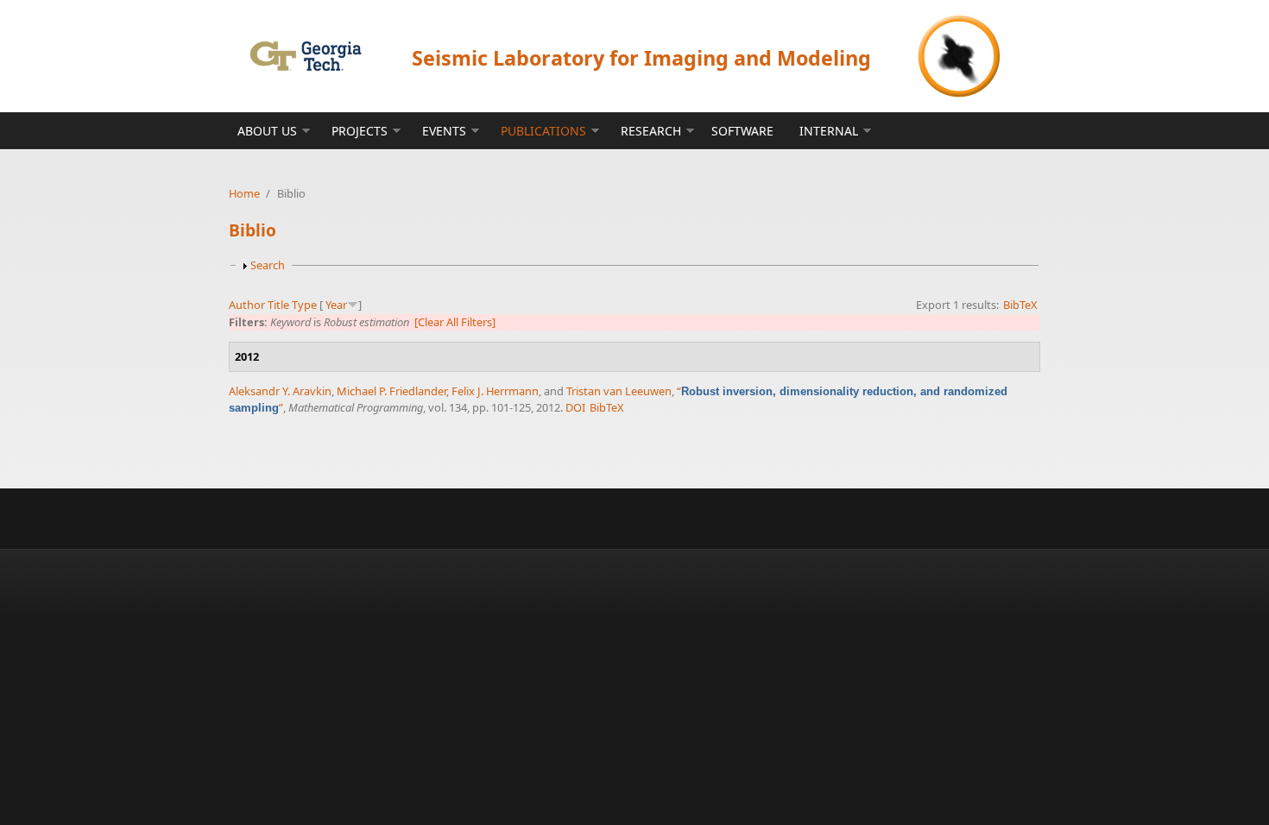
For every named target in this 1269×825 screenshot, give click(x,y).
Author (247, 304)
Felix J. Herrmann (495, 391)
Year (336, 304)
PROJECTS (359, 131)
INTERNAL (828, 131)
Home (244, 193)
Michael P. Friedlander (391, 391)
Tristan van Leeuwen (619, 391)
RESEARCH (651, 131)
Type (304, 304)
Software (742, 131)
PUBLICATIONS (543, 131)
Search (267, 265)
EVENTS (444, 131)
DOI (575, 407)
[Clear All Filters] (455, 322)
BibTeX (1020, 304)
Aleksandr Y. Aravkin (280, 391)
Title (278, 304)
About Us (267, 131)
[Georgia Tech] (305, 56)
